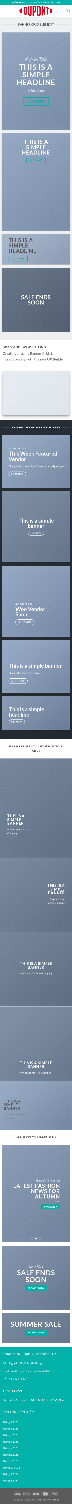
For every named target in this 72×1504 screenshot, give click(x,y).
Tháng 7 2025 (10, 1435)
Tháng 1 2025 (10, 1460)
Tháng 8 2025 (10, 1428)
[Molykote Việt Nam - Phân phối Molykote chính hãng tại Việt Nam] (36, 11)
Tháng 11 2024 (11, 1467)
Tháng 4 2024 (10, 1480)
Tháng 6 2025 (10, 1441)
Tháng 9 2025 (10, 1422)
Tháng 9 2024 (10, 1474)
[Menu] (5, 11)
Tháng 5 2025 (10, 1448)
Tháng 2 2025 (10, 1454)
